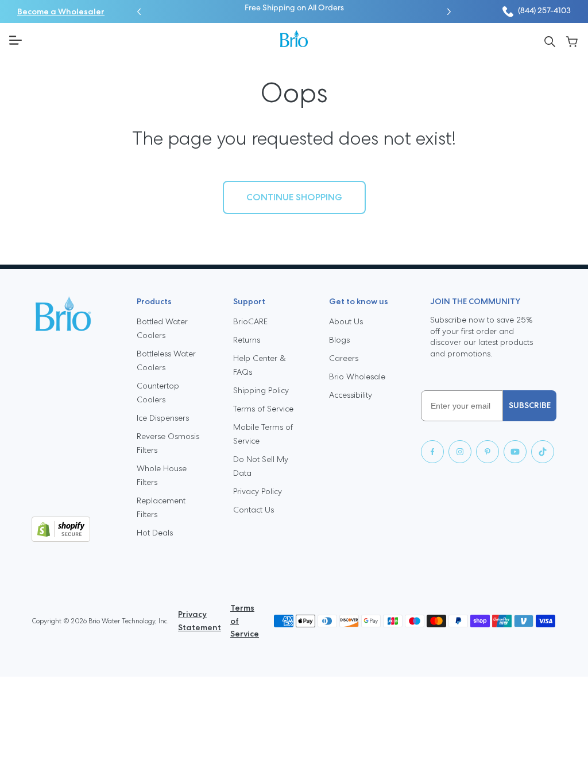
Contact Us (253, 509)
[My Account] (572, 40)
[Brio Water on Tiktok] (542, 451)
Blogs (339, 340)
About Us (346, 321)
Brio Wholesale (357, 376)
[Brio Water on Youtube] (515, 451)
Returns (246, 340)
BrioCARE (250, 321)
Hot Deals (155, 532)
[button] (139, 11)
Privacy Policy (257, 491)
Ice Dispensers (163, 418)
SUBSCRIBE (530, 405)
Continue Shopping (294, 197)
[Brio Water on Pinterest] (487, 451)
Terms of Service (263, 408)
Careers (343, 358)
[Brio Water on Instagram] (459, 451)
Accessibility (350, 395)
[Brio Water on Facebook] (432, 451)
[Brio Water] (294, 38)
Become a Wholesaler (61, 11)
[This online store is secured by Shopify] (75, 529)
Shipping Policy (261, 390)
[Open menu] (140, 40)
